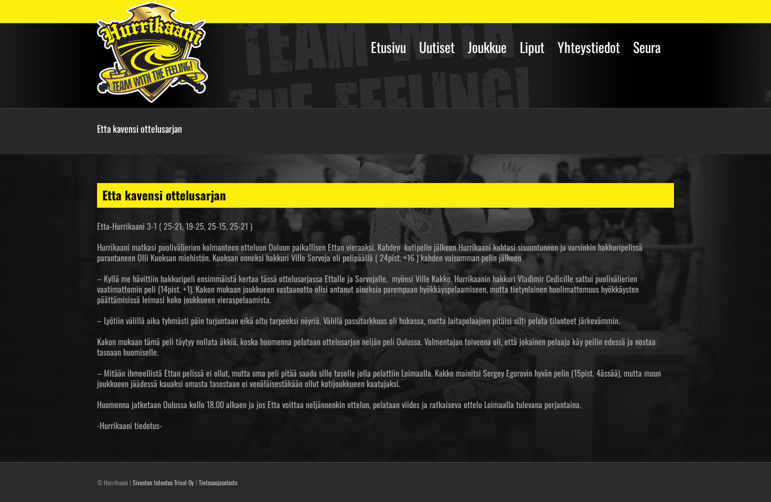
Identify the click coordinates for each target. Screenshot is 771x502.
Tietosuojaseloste (218, 482)
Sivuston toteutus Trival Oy (163, 482)
